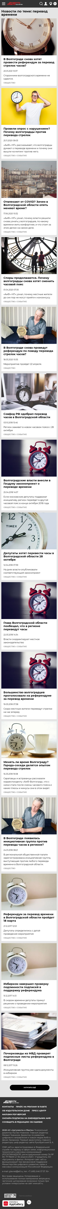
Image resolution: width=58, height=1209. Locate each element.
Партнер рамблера (25, 1196)
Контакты (8, 1107)
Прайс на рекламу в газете (31, 1107)
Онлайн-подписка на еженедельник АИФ (26, 1118)
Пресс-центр (39, 1110)
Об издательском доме (16, 1110)
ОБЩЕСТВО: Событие (15, 156)
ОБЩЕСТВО (9, 83)
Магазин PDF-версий (14, 1114)
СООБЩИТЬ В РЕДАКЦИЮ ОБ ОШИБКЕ (22, 1122)
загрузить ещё (30, 1087)
